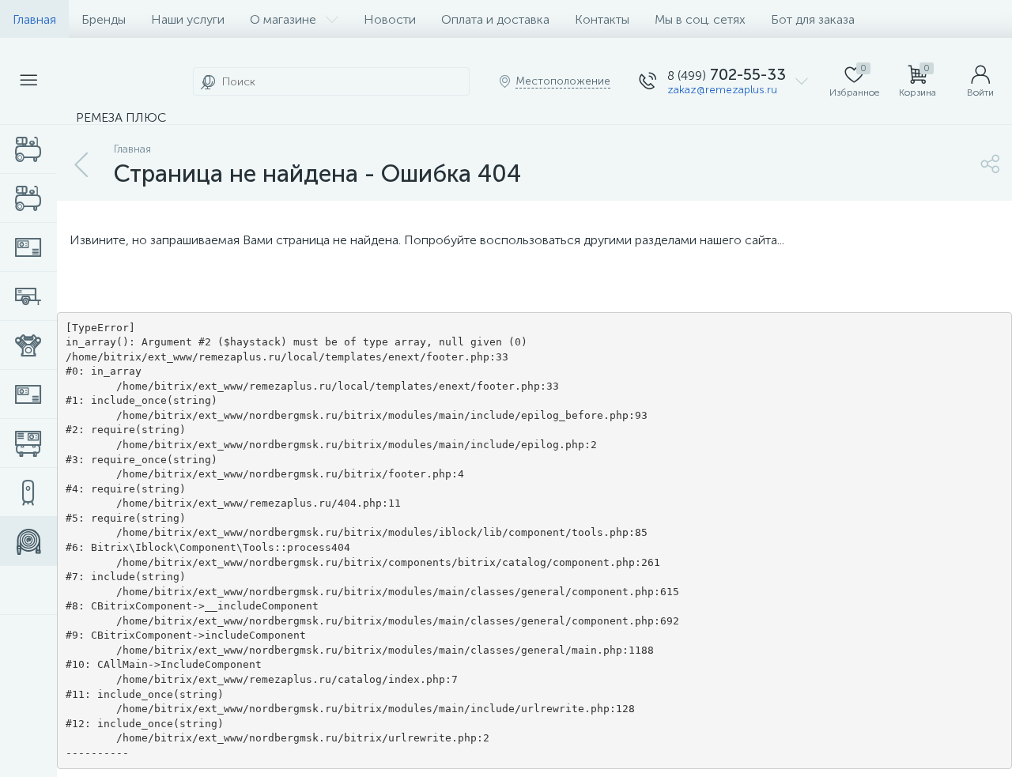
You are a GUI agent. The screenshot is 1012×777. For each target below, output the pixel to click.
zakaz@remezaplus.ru (722, 89)
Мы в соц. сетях (700, 19)
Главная (34, 19)
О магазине (283, 19)
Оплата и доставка (495, 19)
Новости (390, 19)
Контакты (602, 19)
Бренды (103, 19)
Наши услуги (188, 19)
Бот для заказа (813, 19)
